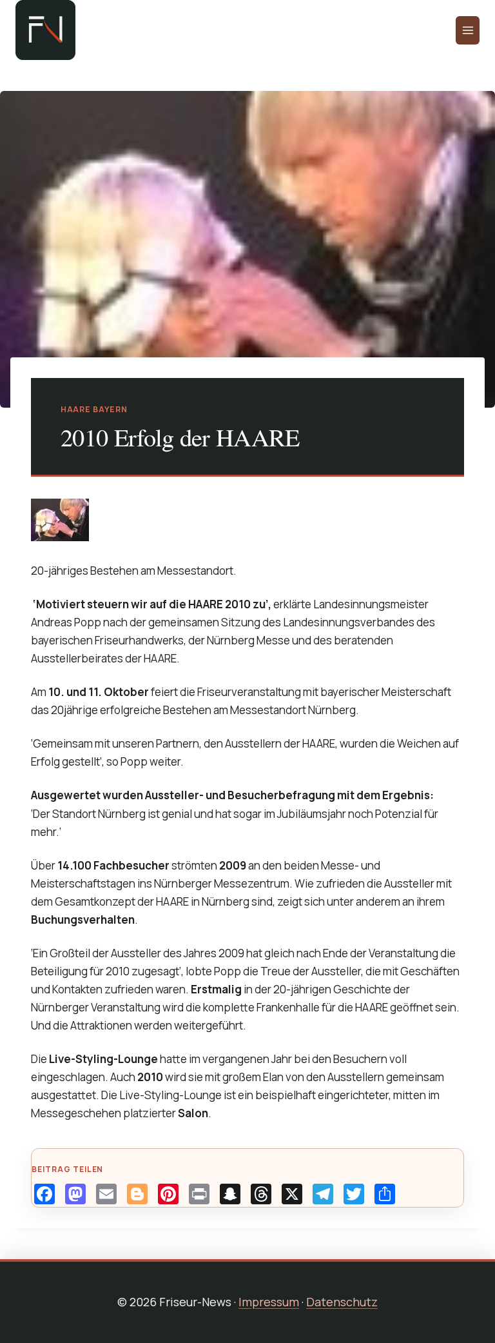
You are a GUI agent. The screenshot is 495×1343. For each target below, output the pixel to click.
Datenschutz (342, 1301)
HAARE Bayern (94, 409)
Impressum (268, 1301)
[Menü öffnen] (468, 30)
